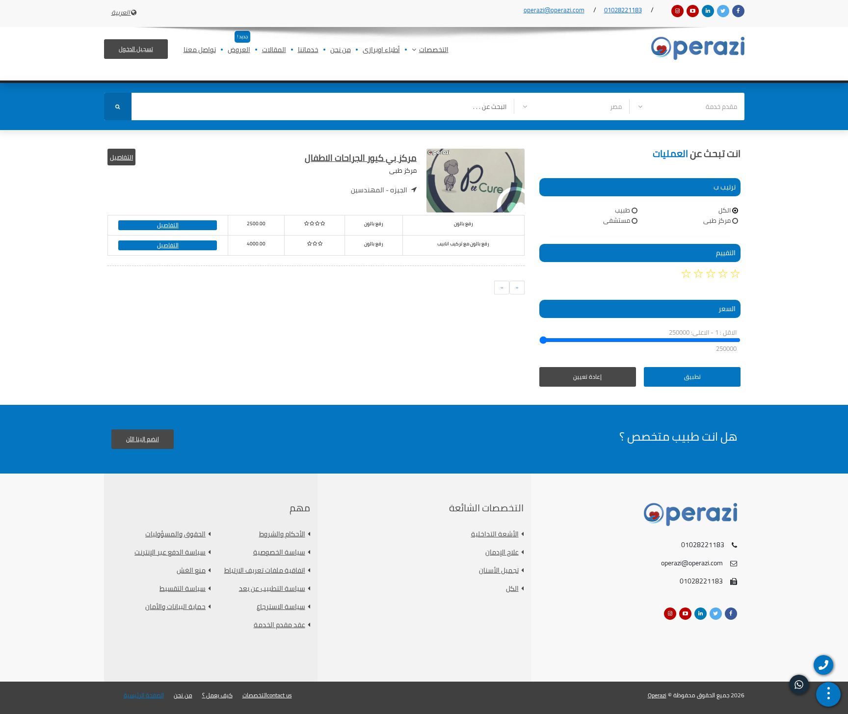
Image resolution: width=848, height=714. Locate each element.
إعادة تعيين (587, 376)
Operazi (657, 695)
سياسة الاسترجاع (281, 607)
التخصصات (434, 50)
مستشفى (616, 220)
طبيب (622, 210)
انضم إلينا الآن (142, 439)
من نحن (340, 50)
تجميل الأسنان (499, 570)
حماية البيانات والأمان (175, 607)
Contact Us (279, 695)
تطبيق (692, 376)
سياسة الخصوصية (279, 552)
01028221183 (623, 10)
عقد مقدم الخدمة (279, 625)
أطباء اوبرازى (381, 50)
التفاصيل (121, 157)
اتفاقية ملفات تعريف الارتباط (264, 570)
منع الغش (191, 570)
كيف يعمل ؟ (217, 695)
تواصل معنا (200, 50)
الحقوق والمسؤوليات (175, 534)
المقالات (274, 50)
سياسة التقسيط (182, 588)
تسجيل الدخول (136, 48)
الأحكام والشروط (282, 534)
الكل (724, 210)
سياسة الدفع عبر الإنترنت (170, 552)
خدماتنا (308, 50)
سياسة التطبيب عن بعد (272, 588)
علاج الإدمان (502, 552)
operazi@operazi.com (554, 10)
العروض (239, 50)
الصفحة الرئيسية (144, 695)
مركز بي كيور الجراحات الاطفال (361, 158)
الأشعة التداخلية (495, 534)
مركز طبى (717, 220)
